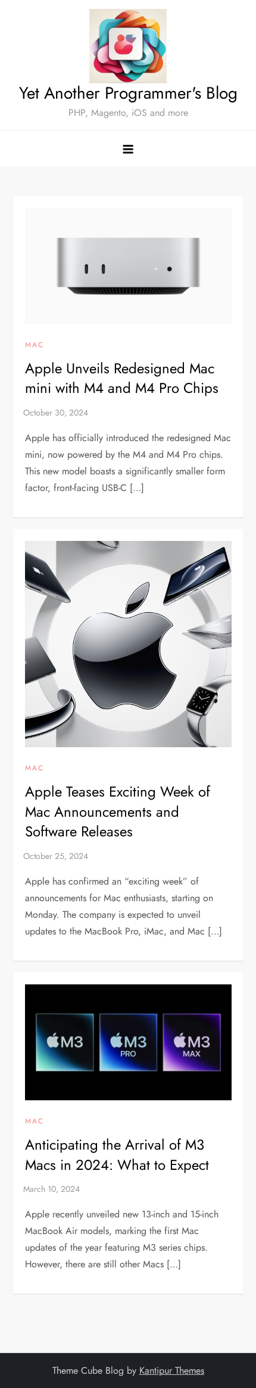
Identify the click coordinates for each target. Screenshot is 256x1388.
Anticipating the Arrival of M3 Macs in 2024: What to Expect (117, 1154)
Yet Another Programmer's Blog (128, 93)
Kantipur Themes (171, 1370)
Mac (34, 345)
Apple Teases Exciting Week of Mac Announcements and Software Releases (117, 811)
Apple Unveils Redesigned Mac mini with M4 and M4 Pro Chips (121, 378)
